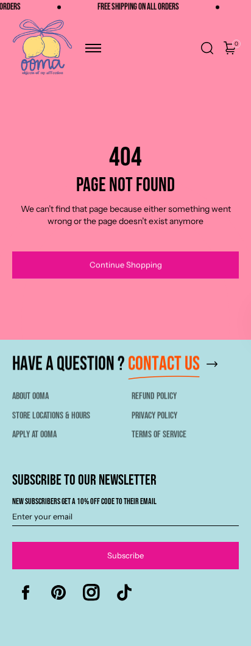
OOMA (102, 640)
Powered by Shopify (153, 640)
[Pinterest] (58, 592)
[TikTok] (124, 592)
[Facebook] (25, 592)
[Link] (125, 370)
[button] (93, 48)
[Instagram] (91, 592)
